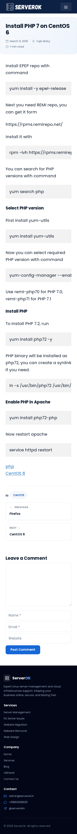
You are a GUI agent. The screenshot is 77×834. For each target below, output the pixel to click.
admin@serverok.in (21, 796)
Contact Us (11, 779)
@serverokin (17, 808)
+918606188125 (18, 802)
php (10, 466)
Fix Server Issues (14, 718)
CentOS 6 (15, 473)
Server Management (17, 712)
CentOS (18, 495)
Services (9, 760)
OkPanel (9, 773)
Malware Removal (15, 731)
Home (8, 754)
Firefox (15, 513)
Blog (6, 766)
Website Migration (15, 725)
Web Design (11, 737)
